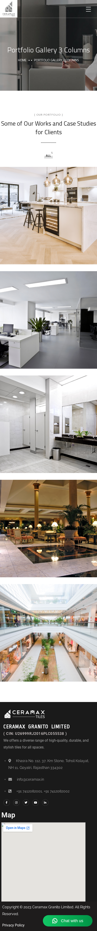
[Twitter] (26, 802)
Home (22, 60)
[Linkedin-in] (45, 802)
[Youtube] (35, 802)
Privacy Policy (13, 925)
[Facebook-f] (6, 802)
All (48, 155)
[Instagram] (16, 802)
